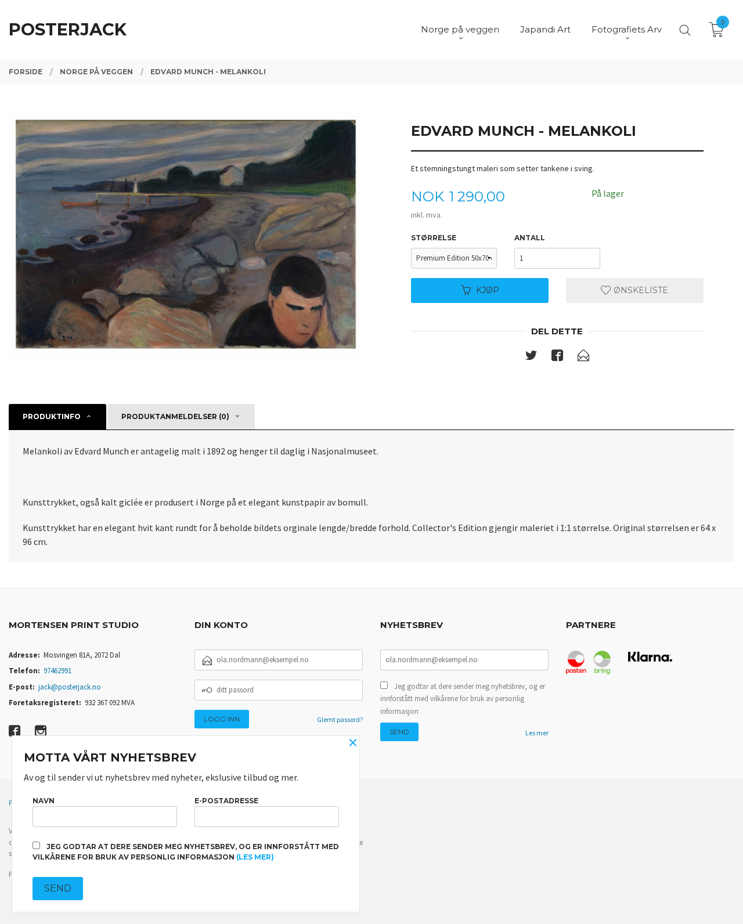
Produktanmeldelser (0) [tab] (175, 416)
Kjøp (487, 290)
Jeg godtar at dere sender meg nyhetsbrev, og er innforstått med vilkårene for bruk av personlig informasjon (462, 698)
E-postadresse (226, 800)
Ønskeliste (639, 290)
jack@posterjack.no (69, 687)
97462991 (57, 671)
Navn (44, 800)
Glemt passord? (340, 719)
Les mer (537, 732)
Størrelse (433, 237)
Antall (529, 237)
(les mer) (255, 857)
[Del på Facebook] (557, 357)
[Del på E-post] (583, 357)
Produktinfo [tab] (52, 416)
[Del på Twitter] (531, 357)
